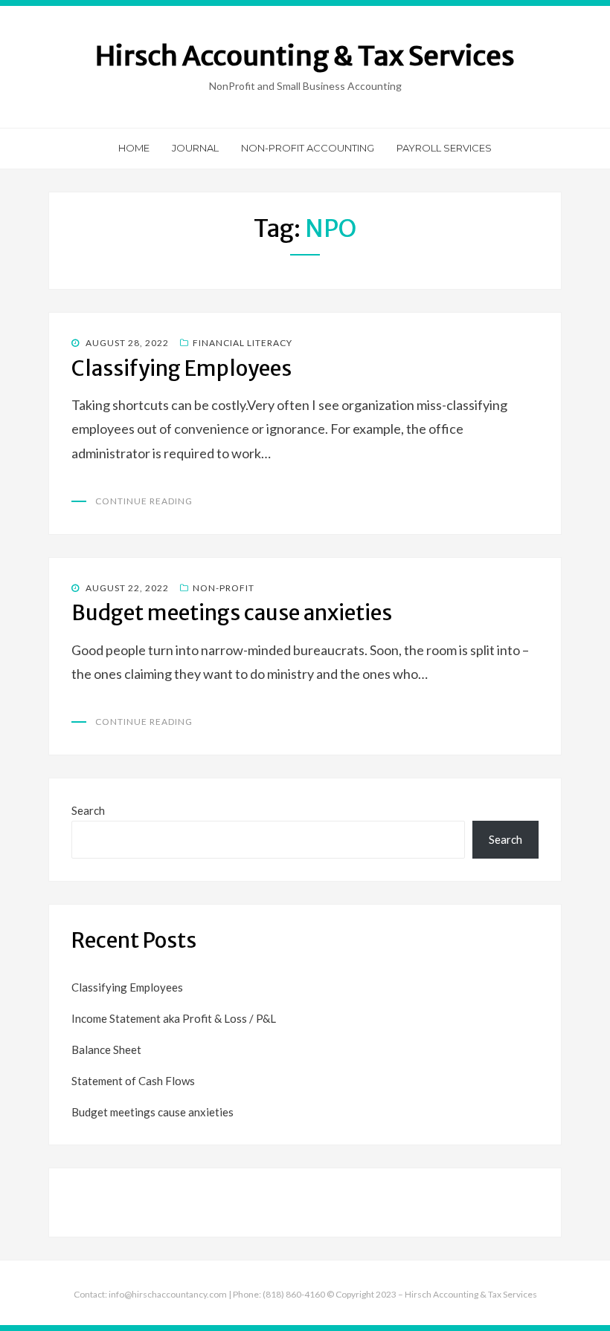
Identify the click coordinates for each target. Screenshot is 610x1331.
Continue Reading (144, 501)
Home (134, 148)
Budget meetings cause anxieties (231, 612)
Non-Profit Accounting (307, 148)
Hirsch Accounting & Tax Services (305, 56)
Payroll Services (444, 148)
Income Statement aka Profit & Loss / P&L (173, 1018)
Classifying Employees (181, 368)
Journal (195, 148)
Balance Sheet (106, 1049)
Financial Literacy (242, 342)
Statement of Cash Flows (133, 1080)
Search (88, 810)
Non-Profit (223, 587)
